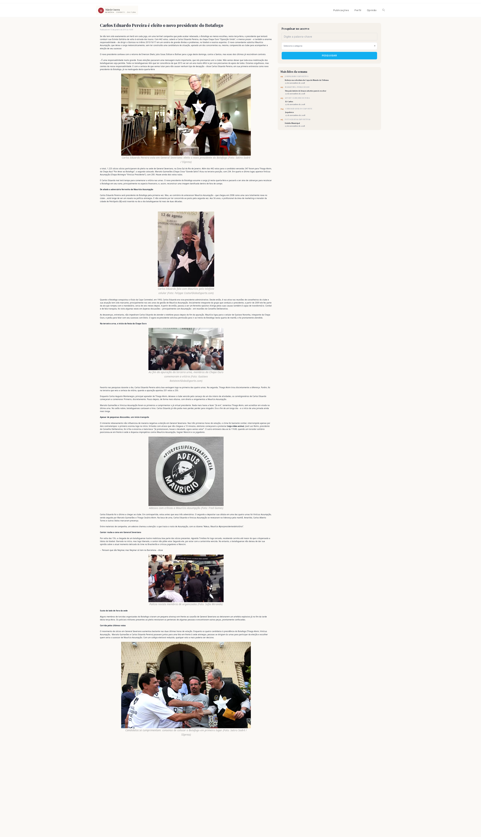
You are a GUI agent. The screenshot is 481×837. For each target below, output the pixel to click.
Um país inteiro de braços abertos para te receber (305, 90)
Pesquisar (329, 55)
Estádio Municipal (298, 122)
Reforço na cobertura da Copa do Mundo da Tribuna (307, 79)
